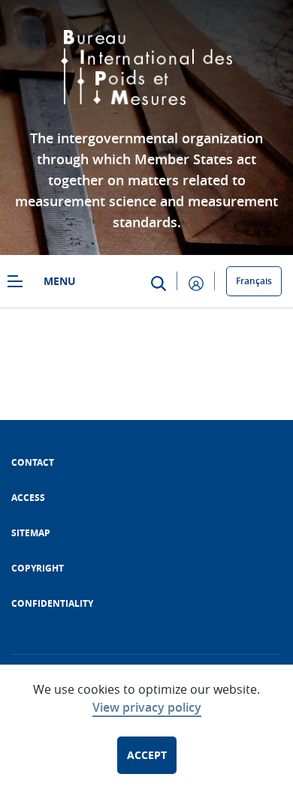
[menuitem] (32, 462)
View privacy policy (146, 707)
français (254, 280)
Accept (147, 755)
